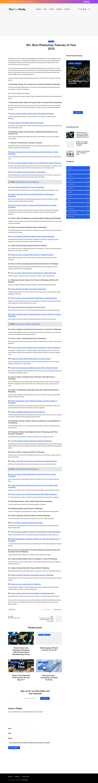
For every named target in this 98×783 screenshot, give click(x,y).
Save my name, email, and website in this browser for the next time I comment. (29, 742)
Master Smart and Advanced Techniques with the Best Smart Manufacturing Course (21, 651)
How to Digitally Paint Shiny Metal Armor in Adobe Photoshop (33, 236)
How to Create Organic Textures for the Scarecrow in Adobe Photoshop (35, 348)
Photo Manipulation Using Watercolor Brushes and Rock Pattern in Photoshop (32, 402)
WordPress (78, 216)
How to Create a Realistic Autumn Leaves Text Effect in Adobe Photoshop (35, 163)
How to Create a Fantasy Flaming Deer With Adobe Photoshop (32, 114)
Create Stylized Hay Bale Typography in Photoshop (28, 289)
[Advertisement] (49, 26)
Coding (78, 168)
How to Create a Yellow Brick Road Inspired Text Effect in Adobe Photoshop (32, 475)
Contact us (17, 776)
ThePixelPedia (25, 779)
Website (10, 738)
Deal (78, 172)
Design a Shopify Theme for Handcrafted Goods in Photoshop (32, 575)
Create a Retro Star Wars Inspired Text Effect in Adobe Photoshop (34, 461)
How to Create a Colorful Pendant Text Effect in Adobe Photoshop (34, 298)
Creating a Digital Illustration (20, 93)
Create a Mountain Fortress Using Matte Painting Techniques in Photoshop (31, 195)
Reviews (78, 196)
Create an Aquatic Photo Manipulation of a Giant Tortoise (30, 359)
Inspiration (59, 9)
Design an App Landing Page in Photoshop (26, 584)
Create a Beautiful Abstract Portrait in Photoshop (28, 412)
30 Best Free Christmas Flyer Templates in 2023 (83, 152)
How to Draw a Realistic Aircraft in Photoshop (27, 523)
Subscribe (44, 698)
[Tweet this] (56, 609)
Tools (45, 9)
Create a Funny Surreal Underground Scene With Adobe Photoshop (34, 368)
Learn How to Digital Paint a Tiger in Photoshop (27, 187)
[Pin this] (59, 609)
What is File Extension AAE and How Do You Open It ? (21, 677)
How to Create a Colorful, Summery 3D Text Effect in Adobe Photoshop (36, 532)
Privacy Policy (25, 776)
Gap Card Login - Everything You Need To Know (49, 677)
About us (10, 776)
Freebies (38, 9)
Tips (12, 662)
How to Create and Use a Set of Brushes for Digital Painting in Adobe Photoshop (33, 153)
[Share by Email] (61, 609)
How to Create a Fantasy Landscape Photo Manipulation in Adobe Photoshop (32, 206)
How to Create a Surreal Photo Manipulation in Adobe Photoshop (33, 273)
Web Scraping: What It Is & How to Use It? (49, 649)
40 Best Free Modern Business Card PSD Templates (82, 143)
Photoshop (12, 609)
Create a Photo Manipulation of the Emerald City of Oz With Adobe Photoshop (33, 486)
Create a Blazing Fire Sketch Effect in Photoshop (27, 123)
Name (10, 728)
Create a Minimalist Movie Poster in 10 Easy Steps (28, 307)
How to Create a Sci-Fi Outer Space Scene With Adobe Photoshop (34, 494)
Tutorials (51, 41)
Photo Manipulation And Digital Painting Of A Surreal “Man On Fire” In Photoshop (34, 540)
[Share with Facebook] (54, 609)
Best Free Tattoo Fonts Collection (77, 82)
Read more (86, 1)
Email (9, 733)
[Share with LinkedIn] (57, 609)
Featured (78, 176)
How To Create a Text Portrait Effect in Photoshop (28, 172)
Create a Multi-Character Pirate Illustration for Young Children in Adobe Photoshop (34, 315)
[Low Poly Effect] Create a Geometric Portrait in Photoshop (31, 441)
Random (67, 9)
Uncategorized (78, 212)
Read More (78, 112)
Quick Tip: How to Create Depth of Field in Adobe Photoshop (32, 255)
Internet (51, 9)
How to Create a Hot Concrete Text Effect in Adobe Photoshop (32, 593)
